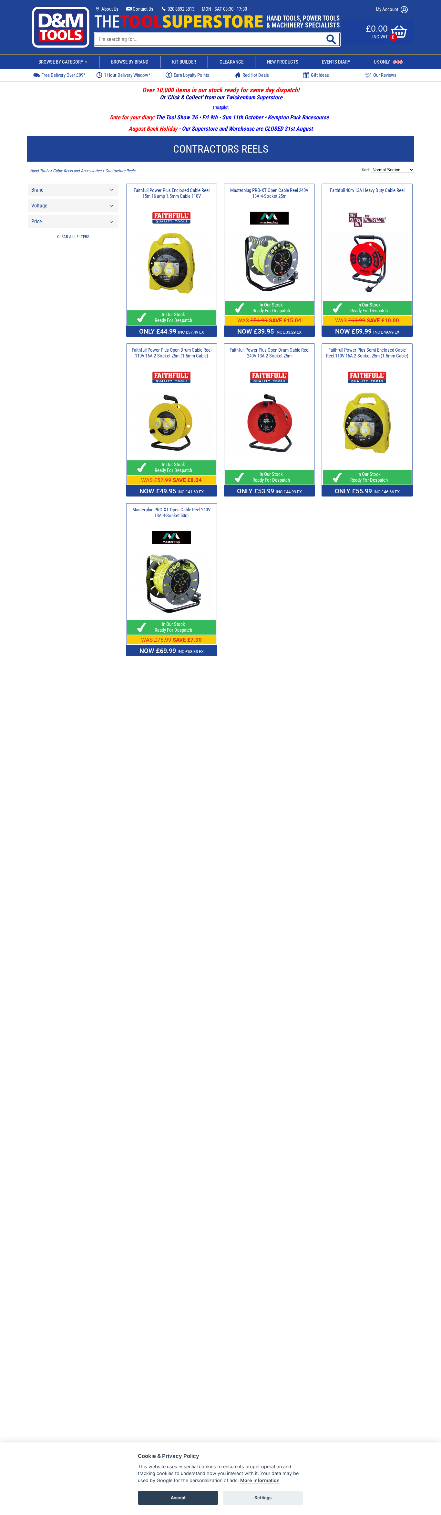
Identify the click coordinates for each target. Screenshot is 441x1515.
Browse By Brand (130, 62)
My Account (387, 9)
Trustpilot (220, 107)
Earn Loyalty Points (191, 75)
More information (260, 1480)
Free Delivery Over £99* (63, 75)
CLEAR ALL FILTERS (73, 236)
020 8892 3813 (180, 9)
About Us (109, 9)
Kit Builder (184, 62)
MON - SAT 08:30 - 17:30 (224, 9)
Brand (37, 190)
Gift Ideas (320, 75)
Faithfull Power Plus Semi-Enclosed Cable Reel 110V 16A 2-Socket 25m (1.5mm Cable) (367, 353)
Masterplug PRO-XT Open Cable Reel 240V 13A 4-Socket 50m (171, 512)
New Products (282, 62)
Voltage (39, 206)
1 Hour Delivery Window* (127, 75)
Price (36, 221)
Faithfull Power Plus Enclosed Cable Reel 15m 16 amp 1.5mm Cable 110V (172, 193)
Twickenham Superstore (254, 97)
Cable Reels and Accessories (77, 170)
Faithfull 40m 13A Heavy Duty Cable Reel (367, 190)
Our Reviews (384, 75)
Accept (178, 1497)
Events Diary (336, 62)
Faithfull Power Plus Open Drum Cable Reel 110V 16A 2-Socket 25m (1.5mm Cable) (171, 353)
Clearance (231, 62)
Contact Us (142, 9)
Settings (263, 1497)
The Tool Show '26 (177, 117)
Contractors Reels (120, 170)
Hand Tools (39, 170)
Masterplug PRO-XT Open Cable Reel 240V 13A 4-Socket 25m (269, 193)
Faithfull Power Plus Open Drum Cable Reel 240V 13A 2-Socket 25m (269, 353)
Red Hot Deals (255, 75)
